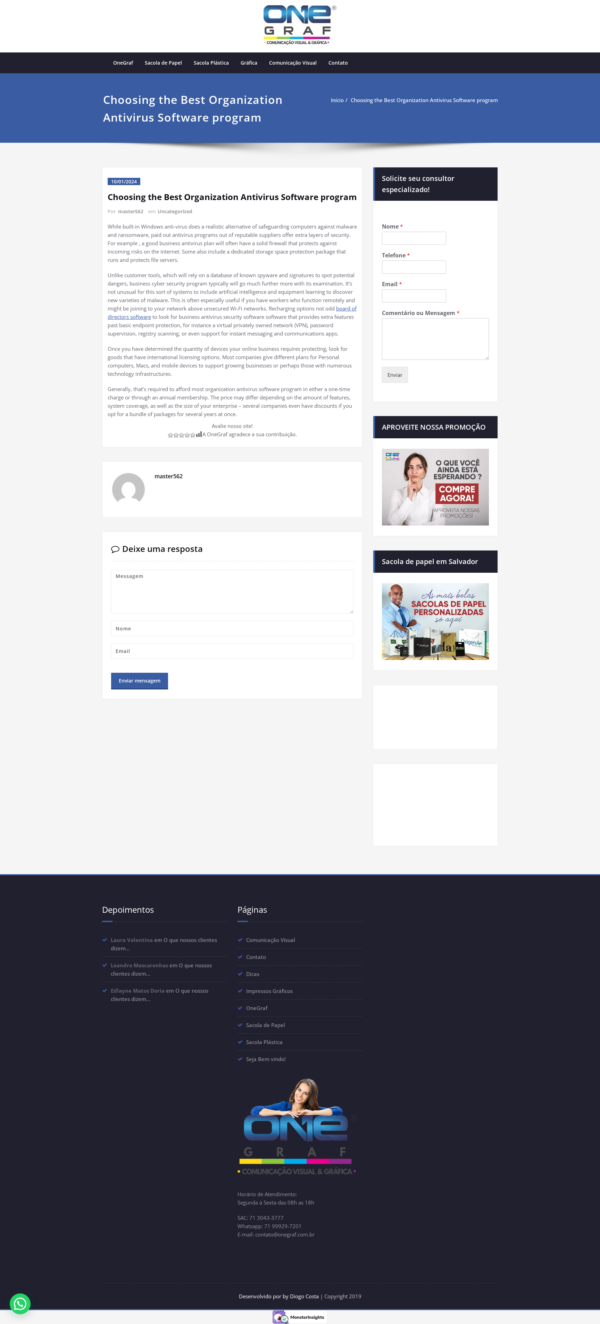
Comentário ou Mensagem (421, 313)
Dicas (252, 973)
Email (392, 284)
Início (337, 100)
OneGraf (123, 62)
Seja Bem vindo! (266, 1059)
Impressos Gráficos (269, 990)
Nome (392, 226)
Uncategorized (175, 211)
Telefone (396, 255)
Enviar (395, 374)
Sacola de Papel (163, 62)
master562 (130, 211)
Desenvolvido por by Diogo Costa (279, 1296)
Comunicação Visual (293, 62)
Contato (338, 62)
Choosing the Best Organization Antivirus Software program (424, 100)
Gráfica (249, 62)
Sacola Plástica (211, 62)
